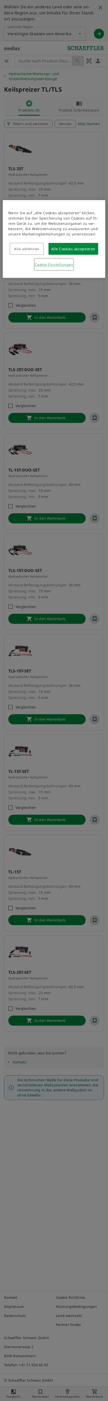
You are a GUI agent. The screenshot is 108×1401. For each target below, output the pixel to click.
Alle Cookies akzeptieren (73, 248)
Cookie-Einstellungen (54, 264)
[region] (54, 239)
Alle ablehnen (26, 248)
